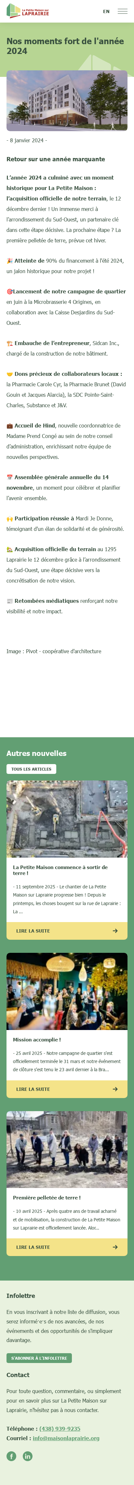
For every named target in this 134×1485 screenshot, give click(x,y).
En (106, 11)
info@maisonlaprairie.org (66, 1438)
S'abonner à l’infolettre (39, 1358)
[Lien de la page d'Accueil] (28, 11)
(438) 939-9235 (59, 1428)
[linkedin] (31, 1456)
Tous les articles (31, 769)
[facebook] (15, 1456)
